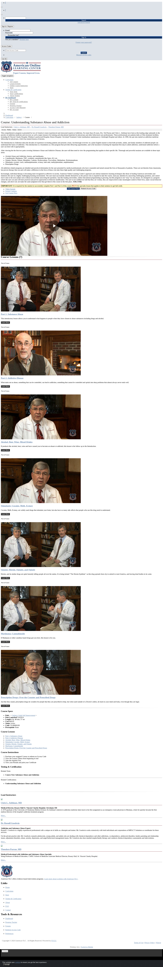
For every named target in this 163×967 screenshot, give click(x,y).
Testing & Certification (13, 899)
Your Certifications (16, 94)
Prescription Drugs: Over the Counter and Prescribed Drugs (28, 697)
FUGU (53, 941)
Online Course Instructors (19, 86)
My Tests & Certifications (19, 102)
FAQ (7, 906)
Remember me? (13, 35)
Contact (8, 910)
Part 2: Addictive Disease (12, 378)
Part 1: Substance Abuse (12, 314)
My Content (14, 100)
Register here (24, 39)
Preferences (9, 934)
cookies (17, 962)
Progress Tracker (16, 106)
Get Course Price (11, 193)
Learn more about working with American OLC (61, 879)
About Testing (15, 96)
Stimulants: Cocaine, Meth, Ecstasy (17, 506)
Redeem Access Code (13, 930)
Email (7, 30)
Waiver (158, 943)
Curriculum (9, 117)
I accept (6, 964)
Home (7, 887)
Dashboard (9, 115)
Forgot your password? (84, 42)
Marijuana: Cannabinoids (13, 633)
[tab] (10, 189)
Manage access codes (83, 55)
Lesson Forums (15, 84)
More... (3, 816)
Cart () (4, 59)
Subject (19, 117)
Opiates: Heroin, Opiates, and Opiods (18, 570)
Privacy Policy (150, 943)
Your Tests (13, 92)
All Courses (14, 82)
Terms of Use (138, 943)
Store (11, 88)
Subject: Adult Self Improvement (23, 715)
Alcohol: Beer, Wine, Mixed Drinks (16, 442)
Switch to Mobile (87, 947)
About (7, 902)
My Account (14, 110)
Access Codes (6, 46)
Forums (12, 104)
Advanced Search (84, 22)
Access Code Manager (18, 108)
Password (8, 33)
